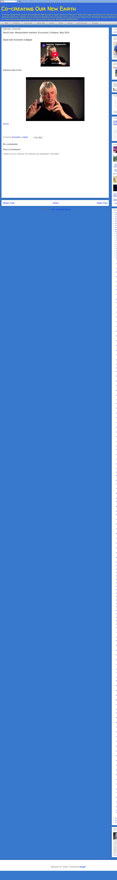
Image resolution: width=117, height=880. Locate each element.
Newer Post (9, 203)
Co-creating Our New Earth (38, 8)
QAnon (70, 23)
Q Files (60, 23)
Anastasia (95, 23)
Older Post (102, 203)
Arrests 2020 (41, 23)
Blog (6, 23)
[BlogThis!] (36, 137)
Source (6, 124)
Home (56, 203)
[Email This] (34, 137)
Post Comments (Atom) (61, 209)
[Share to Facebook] (40, 137)
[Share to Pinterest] (41, 137)
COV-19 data (28, 23)
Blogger (82, 867)
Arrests (51, 23)
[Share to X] (38, 137)
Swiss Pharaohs (82, 23)
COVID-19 (16, 23)
